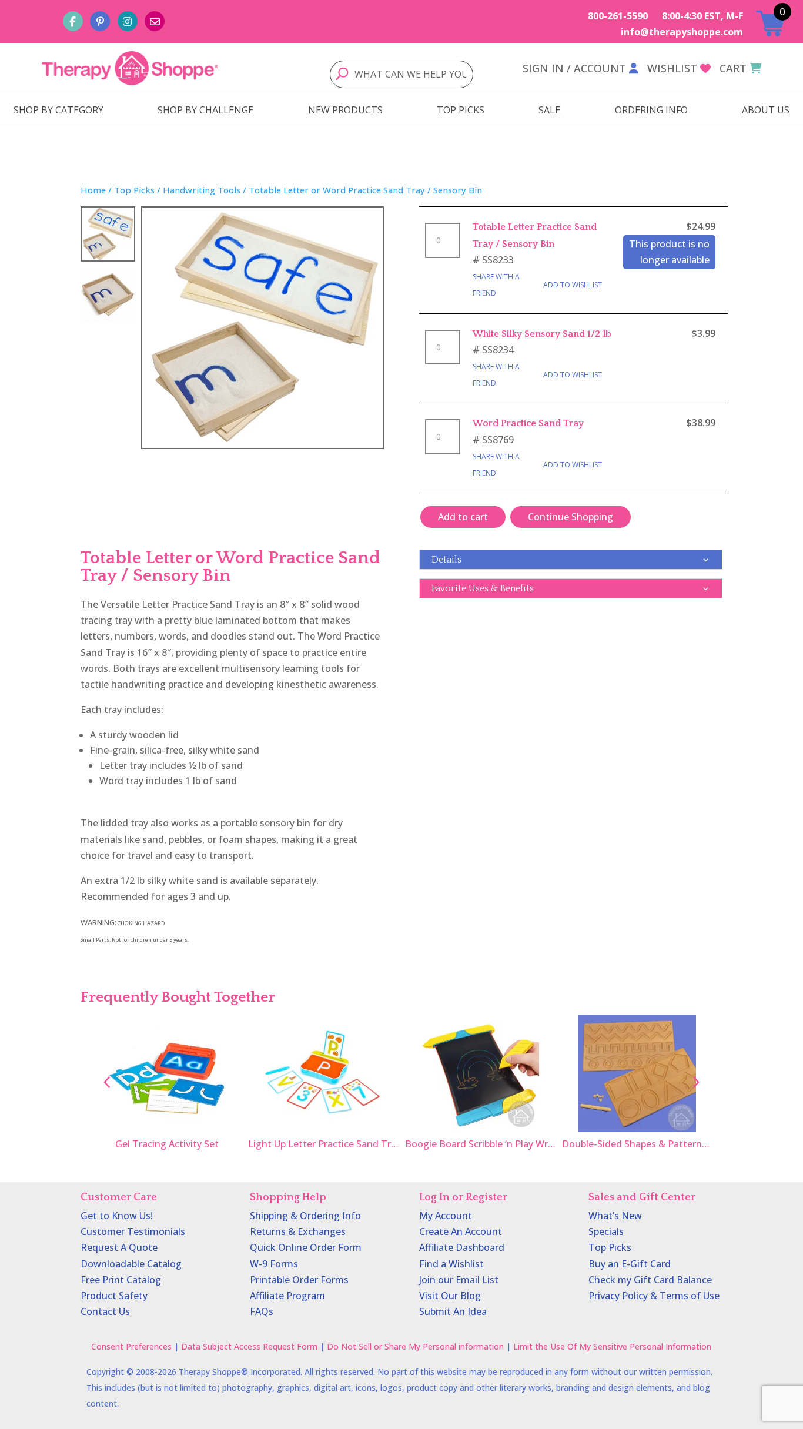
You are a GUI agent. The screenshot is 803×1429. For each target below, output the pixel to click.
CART (733, 68)
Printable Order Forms (299, 1279)
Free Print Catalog (121, 1279)
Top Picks (134, 190)
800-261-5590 (618, 15)
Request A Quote (119, 1247)
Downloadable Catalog (131, 1263)
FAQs (261, 1311)
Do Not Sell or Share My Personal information (415, 1346)
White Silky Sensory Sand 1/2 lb (542, 334)
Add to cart (463, 516)
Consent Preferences (131, 1346)
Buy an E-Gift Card (629, 1263)
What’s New (615, 1215)
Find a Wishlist (451, 1263)
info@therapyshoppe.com (682, 31)
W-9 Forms (274, 1263)
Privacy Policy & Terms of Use (654, 1295)
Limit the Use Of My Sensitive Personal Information (612, 1346)
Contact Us (105, 1311)
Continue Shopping (570, 516)
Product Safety (114, 1295)
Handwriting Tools (201, 190)
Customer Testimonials (133, 1231)
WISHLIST (672, 68)
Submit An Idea (453, 1311)
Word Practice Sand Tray (528, 423)
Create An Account (460, 1231)
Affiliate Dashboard (461, 1247)
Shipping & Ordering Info (305, 1215)
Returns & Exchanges (298, 1231)
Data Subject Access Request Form (249, 1346)
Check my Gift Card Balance (650, 1279)
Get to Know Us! (117, 1215)
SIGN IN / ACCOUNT (574, 68)
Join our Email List (458, 1279)
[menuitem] (58, 109)
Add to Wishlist (572, 285)
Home (93, 190)
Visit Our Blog (450, 1295)
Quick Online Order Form (306, 1247)
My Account (445, 1215)
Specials (606, 1231)
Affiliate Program (287, 1295)
